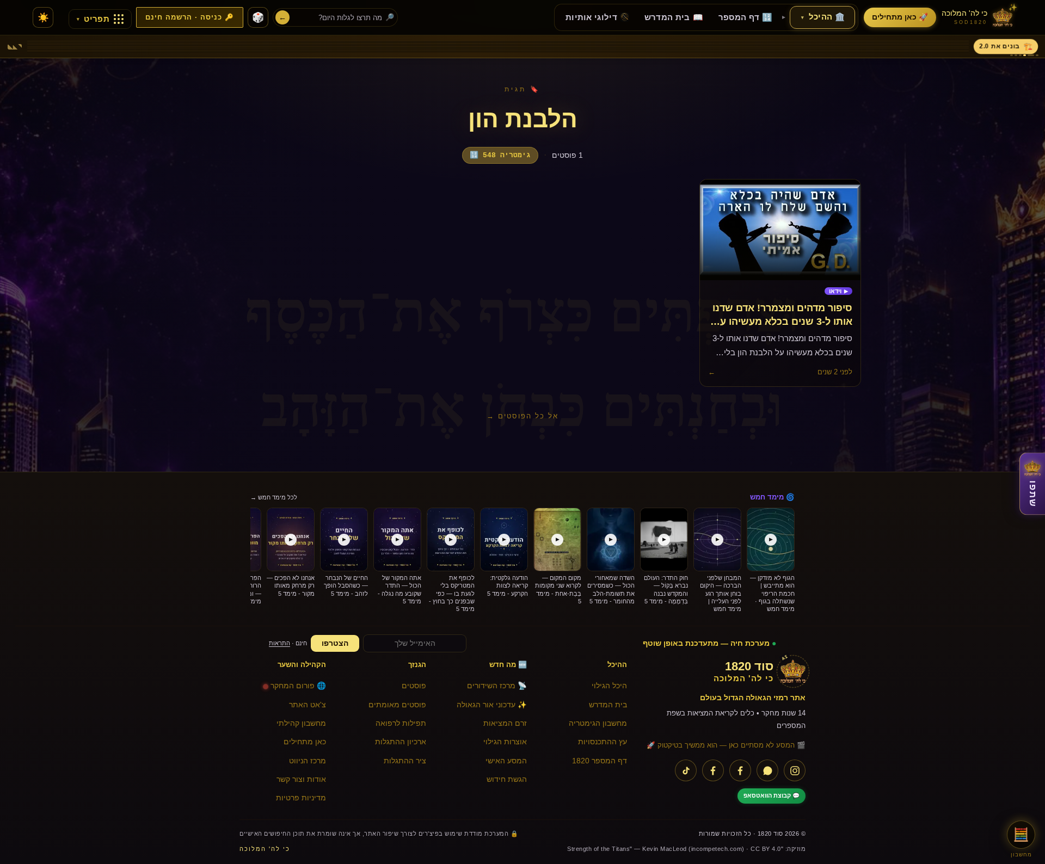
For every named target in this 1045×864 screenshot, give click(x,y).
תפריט (93, 19)
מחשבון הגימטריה (598, 723)
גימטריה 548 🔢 (500, 155)
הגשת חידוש (507, 779)
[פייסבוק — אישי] (713, 770)
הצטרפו (335, 643)
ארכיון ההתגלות (400, 742)
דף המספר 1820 (599, 761)
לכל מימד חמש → (273, 497)
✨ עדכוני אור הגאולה (492, 705)
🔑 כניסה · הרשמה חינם (189, 17)
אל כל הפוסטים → (522, 416)
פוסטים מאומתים (397, 705)
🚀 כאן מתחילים (900, 17)
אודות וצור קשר (301, 779)
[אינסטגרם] (795, 770)
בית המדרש (608, 705)
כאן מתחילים (305, 742)
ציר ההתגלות (405, 761)
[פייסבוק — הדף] (740, 770)
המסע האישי (506, 761)
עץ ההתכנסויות (602, 742)
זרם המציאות (505, 723)
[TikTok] (686, 770)
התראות (279, 643)
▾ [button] (802, 17)
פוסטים (414, 686)
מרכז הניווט (307, 761)
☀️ (43, 18)
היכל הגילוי (609, 686)
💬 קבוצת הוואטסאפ (771, 795)
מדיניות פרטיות (301, 798)
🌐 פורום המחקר (298, 686)
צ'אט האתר (307, 705)
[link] (838, 291)
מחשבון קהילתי (301, 723)
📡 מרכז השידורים (497, 686)
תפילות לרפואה (401, 723)
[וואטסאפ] (767, 770)
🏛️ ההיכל (823, 17)
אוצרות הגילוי (505, 742)
